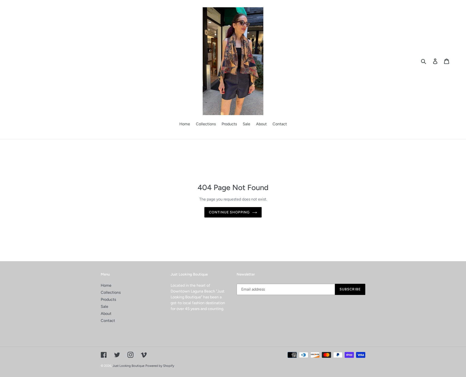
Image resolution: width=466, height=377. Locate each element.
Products (108, 299)
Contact (108, 320)
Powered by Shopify (159, 366)
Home (106, 285)
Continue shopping (229, 212)
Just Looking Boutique (128, 366)
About (106, 313)
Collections (111, 292)
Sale (104, 306)
